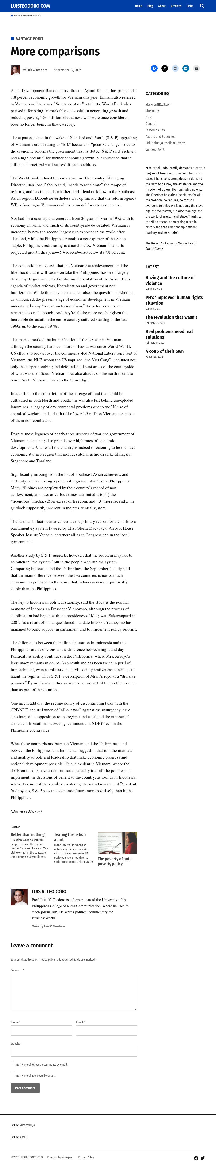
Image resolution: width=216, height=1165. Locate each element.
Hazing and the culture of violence (170, 280)
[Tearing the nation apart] (76, 848)
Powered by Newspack (60, 1157)
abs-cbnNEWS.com (158, 104)
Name (15, 1022)
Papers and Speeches (160, 137)
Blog (150, 6)
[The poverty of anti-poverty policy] (117, 843)
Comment (17, 970)
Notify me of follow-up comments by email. (42, 1065)
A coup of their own (165, 351)
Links (190, 6)
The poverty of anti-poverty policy (115, 861)
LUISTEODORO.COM (30, 6)
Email (80, 1022)
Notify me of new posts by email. (35, 1075)
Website (15, 1043)
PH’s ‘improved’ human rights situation (174, 300)
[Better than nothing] (32, 845)
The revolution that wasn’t (171, 317)
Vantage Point (29, 38)
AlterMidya (27, 1125)
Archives (176, 6)
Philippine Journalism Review (165, 143)
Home (138, 6)
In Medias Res (155, 130)
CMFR (24, 1137)
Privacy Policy (86, 1157)
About (162, 6)
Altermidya (153, 111)
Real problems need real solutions (169, 334)
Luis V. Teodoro (37, 70)
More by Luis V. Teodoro (48, 926)
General (151, 124)
